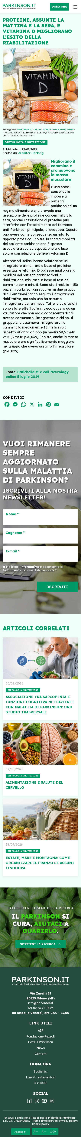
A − (44, 1131)
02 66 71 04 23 (43, 1008)
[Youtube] (44, 1102)
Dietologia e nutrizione (25, 142)
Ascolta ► (21, 1131)
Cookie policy (40, 1124)
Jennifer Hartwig (31, 153)
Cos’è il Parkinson (40, 1042)
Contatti (41, 1054)
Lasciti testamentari (40, 1077)
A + (36, 1131)
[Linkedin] (52, 1102)
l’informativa (29, 567)
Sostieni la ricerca (37, 944)
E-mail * (12, 551)
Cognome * (15, 533)
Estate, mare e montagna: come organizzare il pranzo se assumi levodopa (40, 863)
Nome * (12, 514)
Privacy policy (68, 1120)
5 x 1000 (40, 1083)
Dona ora (59, 6)
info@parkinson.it (40, 1003)
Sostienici (40, 1071)
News (41, 1048)
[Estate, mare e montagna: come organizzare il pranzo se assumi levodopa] (40, 819)
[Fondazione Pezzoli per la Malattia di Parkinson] (20, 6)
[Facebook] (29, 1102)
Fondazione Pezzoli (40, 1036)
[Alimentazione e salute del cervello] (40, 744)
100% (53, 1131)
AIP (40, 1030)
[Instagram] (36, 1102)
